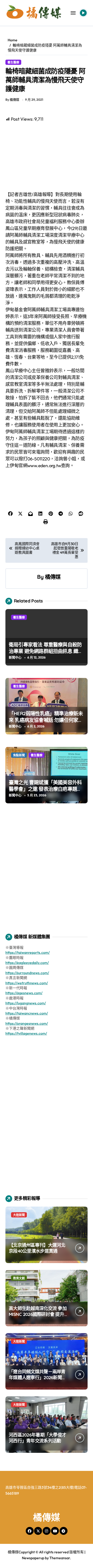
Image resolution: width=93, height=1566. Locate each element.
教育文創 (19, 1278)
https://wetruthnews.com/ (26, 983)
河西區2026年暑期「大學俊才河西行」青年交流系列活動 (37, 1438)
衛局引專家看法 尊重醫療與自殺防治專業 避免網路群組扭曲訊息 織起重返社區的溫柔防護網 (46, 651)
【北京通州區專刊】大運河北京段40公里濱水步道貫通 (37, 1248)
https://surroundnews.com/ (27, 973)
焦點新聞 (19, 755)
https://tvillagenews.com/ (26, 1033)
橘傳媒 (52, 576)
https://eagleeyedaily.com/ (27, 962)
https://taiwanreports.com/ (27, 952)
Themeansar (59, 1558)
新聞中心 (15, 657)
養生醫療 (13, 62)
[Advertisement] (47, 156)
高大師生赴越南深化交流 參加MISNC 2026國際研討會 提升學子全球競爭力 (38, 1314)
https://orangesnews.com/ (26, 1023)
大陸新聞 (19, 1215)
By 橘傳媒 (12, 100)
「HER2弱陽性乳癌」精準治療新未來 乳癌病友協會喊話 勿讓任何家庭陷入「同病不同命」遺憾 (46, 719)
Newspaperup (33, 1558)
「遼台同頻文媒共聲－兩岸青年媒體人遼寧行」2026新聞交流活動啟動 (37, 1377)
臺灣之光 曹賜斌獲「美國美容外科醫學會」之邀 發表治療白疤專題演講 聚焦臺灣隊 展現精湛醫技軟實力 (46, 788)
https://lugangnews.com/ (25, 1003)
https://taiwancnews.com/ (26, 1013)
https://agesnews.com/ (23, 993)
